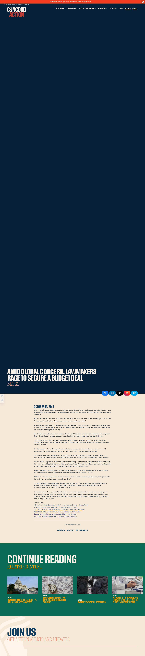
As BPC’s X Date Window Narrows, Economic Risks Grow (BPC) (55, 516)
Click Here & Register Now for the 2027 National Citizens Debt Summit (70, 1)
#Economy (70, 530)
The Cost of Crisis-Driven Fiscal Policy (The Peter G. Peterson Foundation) (59, 509)
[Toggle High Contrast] (2, 396)
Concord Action (10, 4)
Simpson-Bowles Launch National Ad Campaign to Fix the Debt (56, 507)
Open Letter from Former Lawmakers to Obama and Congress (55, 514)
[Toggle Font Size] (2, 400)
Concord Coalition (23, 4)
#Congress (61, 530)
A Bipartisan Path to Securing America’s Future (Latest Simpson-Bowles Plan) (61, 505)
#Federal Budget (82, 530)
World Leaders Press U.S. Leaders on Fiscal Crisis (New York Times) (57, 512)
